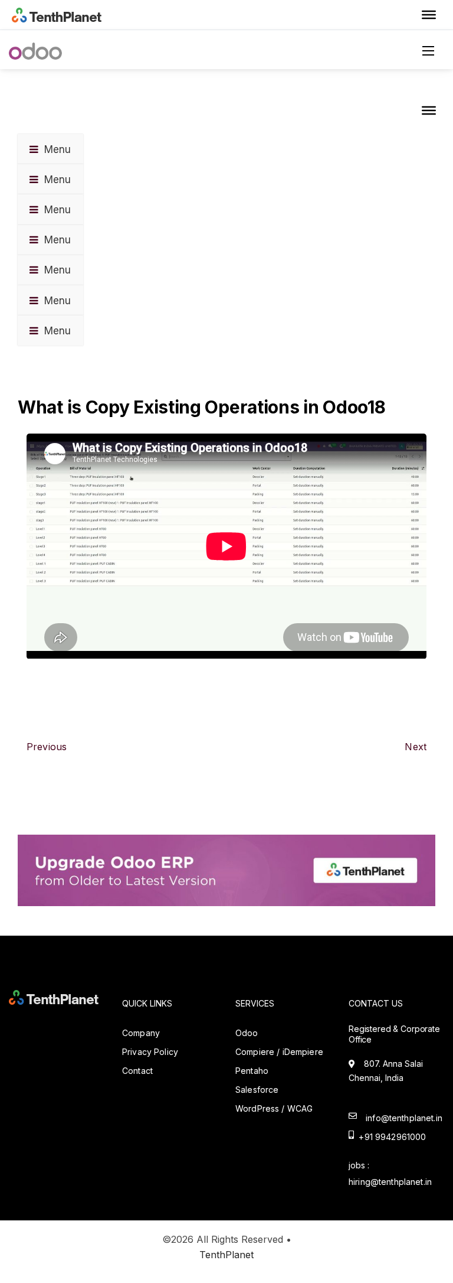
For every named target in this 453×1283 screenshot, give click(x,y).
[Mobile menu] (432, 50)
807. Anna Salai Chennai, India (386, 1071)
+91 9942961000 (390, 1137)
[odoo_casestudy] (226, 869)
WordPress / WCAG (274, 1108)
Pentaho (251, 1071)
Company (141, 1033)
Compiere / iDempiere (279, 1052)
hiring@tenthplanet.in (390, 1182)
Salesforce (256, 1090)
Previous (47, 747)
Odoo (246, 1033)
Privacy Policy (150, 1052)
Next (415, 747)
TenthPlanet (226, 1255)
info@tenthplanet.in (404, 1118)
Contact (137, 1071)
